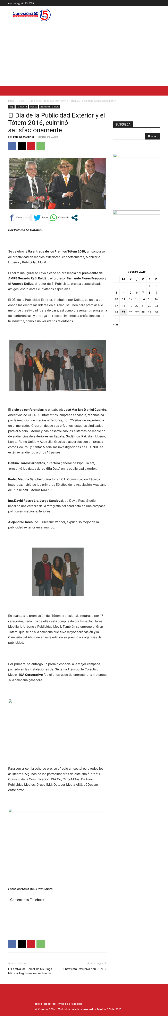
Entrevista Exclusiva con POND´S (85, 969)
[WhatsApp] (40, 146)
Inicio (11, 101)
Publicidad (22, 106)
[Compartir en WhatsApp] (59, 217)
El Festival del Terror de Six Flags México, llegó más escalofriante (30, 971)
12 (130, 299)
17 (116, 306)
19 (130, 306)
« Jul (115, 324)
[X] (157, 3)
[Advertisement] (84, 55)
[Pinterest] (31, 146)
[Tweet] (41, 217)
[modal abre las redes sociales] (74, 217)
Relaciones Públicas (49, 106)
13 (136, 299)
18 (123, 306)
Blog (21, 101)
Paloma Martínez (23, 136)
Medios (33, 106)
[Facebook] (148, 3)
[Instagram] (152, 3)
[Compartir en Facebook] (17, 217)
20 (136, 306)
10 (116, 299)
